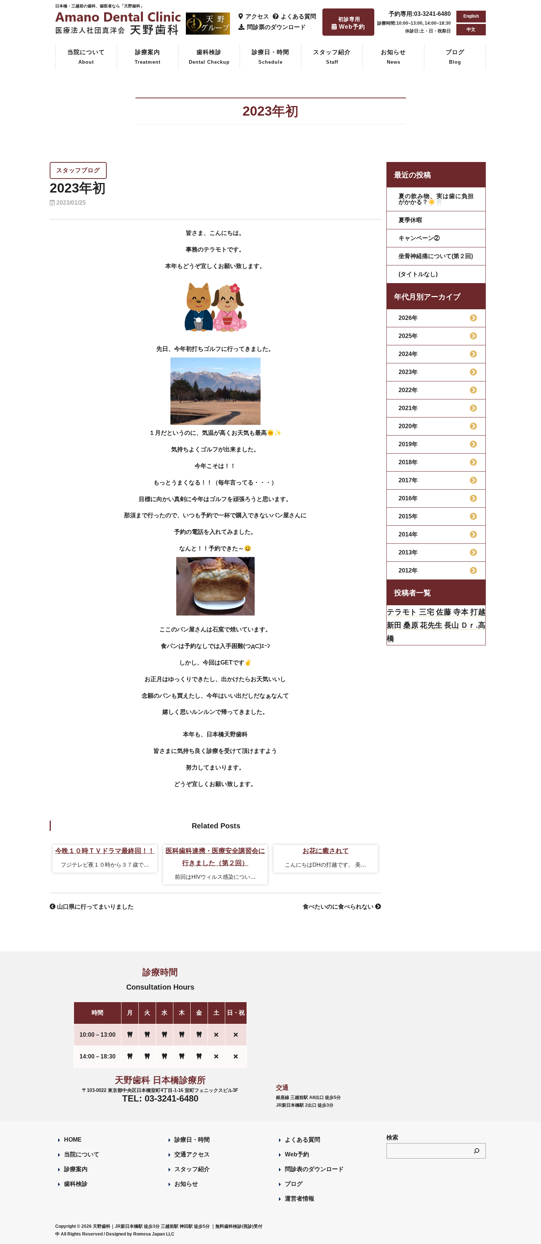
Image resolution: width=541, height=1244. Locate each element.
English (471, 16)
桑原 (410, 625)
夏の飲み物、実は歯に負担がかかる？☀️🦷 (436, 199)
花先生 (431, 625)
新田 (394, 625)
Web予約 (297, 1154)
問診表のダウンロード (314, 1169)
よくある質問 (302, 1139)
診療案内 (147, 57)
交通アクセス (192, 1154)
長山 (451, 625)
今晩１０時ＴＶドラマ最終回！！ (105, 850)
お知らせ (393, 57)
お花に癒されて (326, 850)
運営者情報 (299, 1198)
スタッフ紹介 (332, 57)
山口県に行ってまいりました (95, 906)
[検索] (476, 1151)
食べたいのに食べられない (339, 906)
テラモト (402, 612)
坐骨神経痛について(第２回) (436, 256)
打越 (477, 612)
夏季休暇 (410, 220)
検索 (392, 1137)
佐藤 (444, 612)
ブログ (455, 57)
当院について (86, 57)
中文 (471, 29)
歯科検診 (209, 57)
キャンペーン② (419, 238)
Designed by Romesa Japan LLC (140, 1234)
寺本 (461, 612)
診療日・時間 (270, 57)
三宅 (427, 612)
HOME (73, 1139)
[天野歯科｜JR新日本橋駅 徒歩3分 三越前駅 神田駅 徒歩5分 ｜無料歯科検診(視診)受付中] (119, 31)
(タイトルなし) (418, 274)
